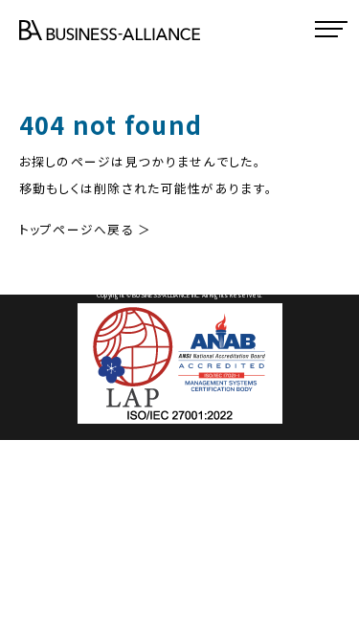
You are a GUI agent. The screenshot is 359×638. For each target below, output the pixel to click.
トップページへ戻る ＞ (85, 229)
